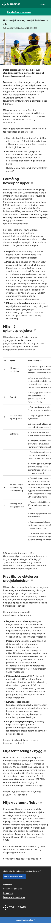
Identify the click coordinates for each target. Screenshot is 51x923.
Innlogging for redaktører (14, 897)
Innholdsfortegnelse (24, 920)
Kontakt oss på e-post (12, 889)
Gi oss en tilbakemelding (14, 876)
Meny (42, 4)
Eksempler (7, 884)
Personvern (8, 893)
